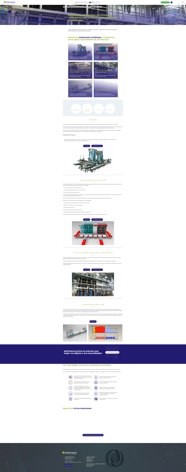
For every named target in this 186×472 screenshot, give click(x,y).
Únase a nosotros (90, 460)
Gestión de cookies (90, 465)
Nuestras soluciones (91, 456)
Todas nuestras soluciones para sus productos (93, 435)
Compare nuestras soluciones (112, 352)
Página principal (66, 6)
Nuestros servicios (90, 458)
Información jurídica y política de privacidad (96, 463)
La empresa (89, 459)
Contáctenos (176, 2)
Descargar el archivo (97, 219)
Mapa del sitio (89, 466)
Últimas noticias (166, 2)
